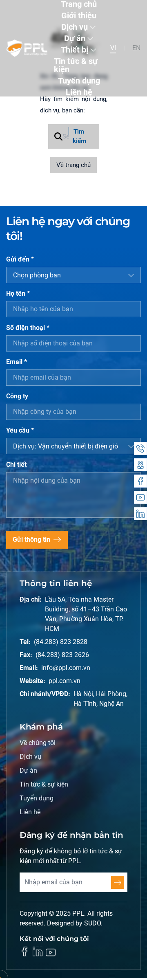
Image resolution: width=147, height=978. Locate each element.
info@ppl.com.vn (65, 668)
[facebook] (24, 951)
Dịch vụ (74, 27)
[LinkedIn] (140, 513)
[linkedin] (37, 951)
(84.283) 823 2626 (62, 655)
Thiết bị (74, 50)
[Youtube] (140, 497)
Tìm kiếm (79, 136)
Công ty (17, 396)
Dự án (74, 38)
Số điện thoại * (27, 328)
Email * (16, 362)
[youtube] (51, 952)
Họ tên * (18, 293)
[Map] (140, 464)
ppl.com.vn (64, 681)
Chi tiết (16, 464)
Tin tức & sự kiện (76, 65)
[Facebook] (140, 481)
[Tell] (140, 448)
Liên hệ (79, 92)
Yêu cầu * (20, 430)
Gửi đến (20, 259)
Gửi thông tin (31, 539)
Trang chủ (79, 4)
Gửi (117, 882)
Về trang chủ (73, 165)
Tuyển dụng (79, 81)
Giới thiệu (78, 15)
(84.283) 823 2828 (60, 642)
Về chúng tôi (38, 743)
